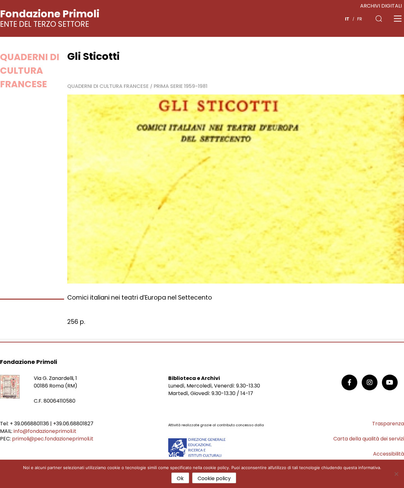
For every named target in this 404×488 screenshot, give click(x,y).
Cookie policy (214, 478)
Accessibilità (388, 453)
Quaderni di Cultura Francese (29, 70)
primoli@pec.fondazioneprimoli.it (52, 438)
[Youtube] (390, 382)
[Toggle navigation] (397, 18)
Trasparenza (388, 423)
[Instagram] (369, 382)
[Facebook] (349, 382)
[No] (396, 474)
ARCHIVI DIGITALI (381, 5)
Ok (180, 478)
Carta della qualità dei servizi (368, 438)
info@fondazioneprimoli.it (45, 431)
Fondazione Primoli (49, 14)
